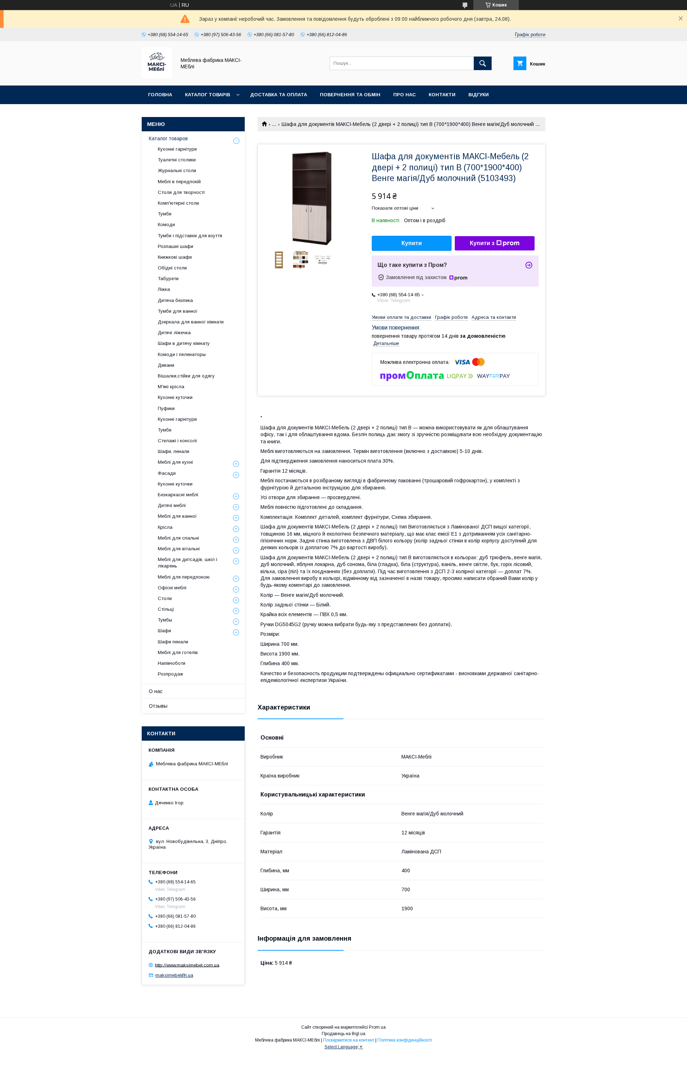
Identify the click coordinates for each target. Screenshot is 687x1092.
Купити (411, 243)
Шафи (164, 630)
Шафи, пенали (173, 451)
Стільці (166, 609)
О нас (155, 691)
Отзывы (158, 706)
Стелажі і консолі (177, 440)
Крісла (165, 527)
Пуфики (166, 408)
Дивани (166, 365)
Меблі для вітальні (179, 548)
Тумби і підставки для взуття (190, 235)
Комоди (166, 224)
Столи (165, 598)
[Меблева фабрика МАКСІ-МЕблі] (157, 76)
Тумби (164, 213)
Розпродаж (170, 674)
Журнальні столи (177, 170)
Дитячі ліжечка (174, 332)
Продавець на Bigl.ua (343, 1033)
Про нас (404, 94)
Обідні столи (172, 267)
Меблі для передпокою (184, 577)
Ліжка (164, 289)
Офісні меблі (172, 587)
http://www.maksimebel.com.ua (187, 964)
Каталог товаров (168, 138)
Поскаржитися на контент (348, 1040)
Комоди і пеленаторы (182, 354)
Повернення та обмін (350, 94)
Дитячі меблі (172, 505)
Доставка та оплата (278, 94)
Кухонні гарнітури (177, 149)
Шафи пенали (173, 641)
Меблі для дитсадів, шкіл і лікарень (187, 563)
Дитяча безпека (175, 300)
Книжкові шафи (175, 257)
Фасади (167, 473)
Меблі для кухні (175, 462)
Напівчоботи (171, 663)
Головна (160, 94)
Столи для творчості (181, 192)
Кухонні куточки (175, 397)
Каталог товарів (207, 94)
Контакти (442, 94)
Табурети (168, 278)
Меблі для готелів (178, 652)
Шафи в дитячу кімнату (184, 343)
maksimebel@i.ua (174, 975)
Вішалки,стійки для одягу (186, 376)
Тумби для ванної (178, 311)
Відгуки (478, 94)
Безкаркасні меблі (178, 494)
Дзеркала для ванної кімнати (191, 322)
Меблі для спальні (178, 538)
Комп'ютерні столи (178, 203)
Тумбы (165, 620)
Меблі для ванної (177, 516)
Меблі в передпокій (179, 181)
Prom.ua (377, 1027)
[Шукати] (483, 63)
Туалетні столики (177, 159)
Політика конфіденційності (404, 1040)
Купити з (482, 243)
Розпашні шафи (175, 246)
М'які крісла (171, 386)
